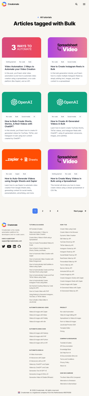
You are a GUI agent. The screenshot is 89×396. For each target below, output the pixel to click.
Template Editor (65, 328)
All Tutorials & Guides (35, 229)
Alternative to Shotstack (67, 380)
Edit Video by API (65, 239)
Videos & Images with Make (38, 315)
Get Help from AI (65, 353)
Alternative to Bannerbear (68, 384)
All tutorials (46, 17)
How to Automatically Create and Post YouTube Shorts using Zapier (41, 271)
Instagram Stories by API (68, 248)
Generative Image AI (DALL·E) (38, 374)
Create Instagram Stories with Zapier (72, 278)
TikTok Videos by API (66, 245)
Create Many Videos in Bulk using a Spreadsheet (40, 238)
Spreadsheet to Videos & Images (70, 318)
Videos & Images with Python (38, 339)
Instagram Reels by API (67, 252)
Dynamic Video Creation (68, 235)
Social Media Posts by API (68, 255)
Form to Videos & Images (68, 321)
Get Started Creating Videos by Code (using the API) (41, 287)
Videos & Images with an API (38, 343)
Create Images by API (67, 274)
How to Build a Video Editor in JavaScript (38, 301)
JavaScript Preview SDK (68, 325)
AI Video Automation (35, 354)
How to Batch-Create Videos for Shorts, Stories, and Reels (39, 249)
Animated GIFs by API (67, 271)
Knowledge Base (65, 349)
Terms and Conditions (67, 359)
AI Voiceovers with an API (37, 361)
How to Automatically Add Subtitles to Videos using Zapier (41, 265)
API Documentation (66, 346)
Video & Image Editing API (68, 315)
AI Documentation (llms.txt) (68, 356)
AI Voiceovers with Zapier (37, 358)
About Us (63, 366)
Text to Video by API (66, 265)
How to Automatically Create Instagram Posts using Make (38, 281)
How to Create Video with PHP (39, 291)
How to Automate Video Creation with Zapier (41, 255)
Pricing (62, 331)
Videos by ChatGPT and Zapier (39, 364)
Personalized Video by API (68, 261)
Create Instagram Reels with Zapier (71, 281)
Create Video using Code (68, 229)
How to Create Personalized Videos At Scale (41, 244)
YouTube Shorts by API (67, 242)
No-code (22, 62)
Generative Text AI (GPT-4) (38, 371)
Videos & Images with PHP (37, 336)
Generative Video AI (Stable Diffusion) (41, 377)
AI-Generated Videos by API (69, 291)
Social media (72, 62)
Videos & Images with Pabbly (38, 318)
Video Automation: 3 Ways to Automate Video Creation (38, 233)
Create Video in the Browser (69, 232)
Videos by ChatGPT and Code (39, 367)
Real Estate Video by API (68, 258)
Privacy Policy (64, 362)
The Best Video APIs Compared (70, 377)
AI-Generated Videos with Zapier (70, 287)
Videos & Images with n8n (37, 321)
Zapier (17, 174)
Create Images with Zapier (68, 284)
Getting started (11, 62)
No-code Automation (67, 312)
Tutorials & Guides (36, 225)
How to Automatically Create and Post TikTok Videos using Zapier (41, 276)
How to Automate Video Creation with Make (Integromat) (41, 260)
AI (34, 116)
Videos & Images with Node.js (38, 333)
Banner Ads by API (66, 268)
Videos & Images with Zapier (38, 312)
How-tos (63, 225)
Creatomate (13, 4)
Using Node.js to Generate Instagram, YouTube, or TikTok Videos (41, 295)
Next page (78, 211)
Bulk (30, 62)
